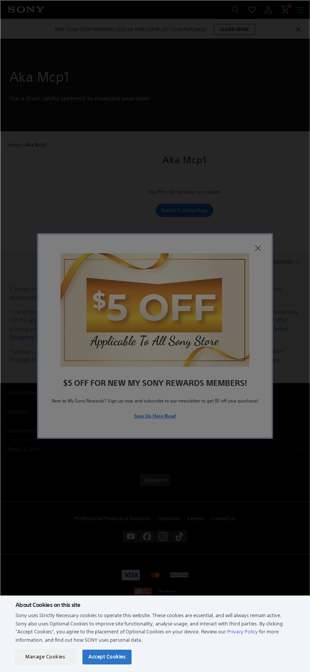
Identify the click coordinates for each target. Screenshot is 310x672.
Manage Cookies (45, 656)
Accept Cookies (107, 656)
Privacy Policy (242, 631)
